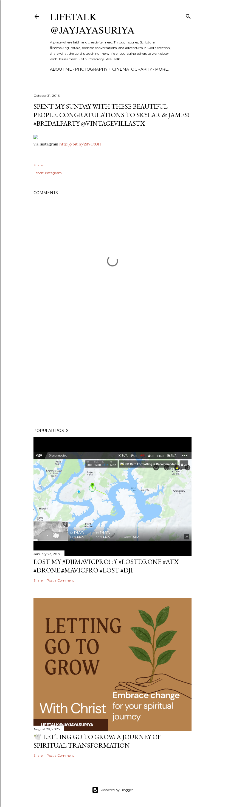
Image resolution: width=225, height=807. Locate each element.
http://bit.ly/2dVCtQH (80, 144)
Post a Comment (60, 580)
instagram (53, 173)
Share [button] (38, 165)
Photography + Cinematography (113, 69)
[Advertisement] (112, 375)
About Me (61, 69)
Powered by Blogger (117, 790)
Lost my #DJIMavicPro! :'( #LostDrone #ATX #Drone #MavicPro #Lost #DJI (106, 565)
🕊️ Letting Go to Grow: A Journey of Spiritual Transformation (97, 741)
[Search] (188, 15)
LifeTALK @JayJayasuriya (92, 23)
